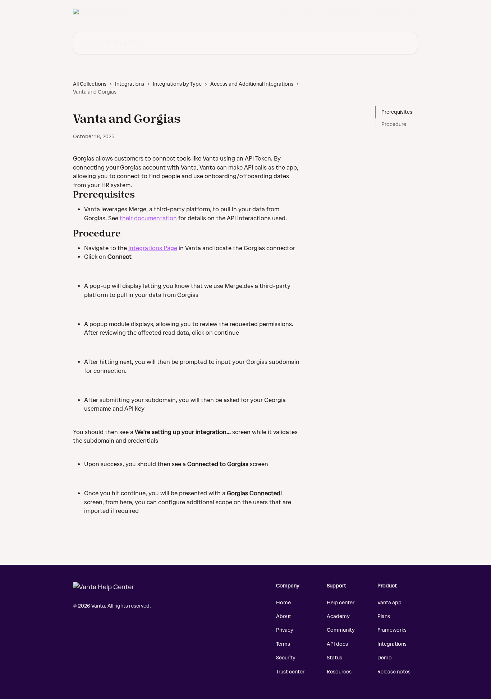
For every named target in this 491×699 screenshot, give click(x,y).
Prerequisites (396, 112)
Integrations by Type (177, 84)
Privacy (284, 630)
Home (283, 603)
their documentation (148, 218)
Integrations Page (152, 248)
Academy (338, 616)
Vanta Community (392, 11)
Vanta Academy (343, 11)
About (283, 616)
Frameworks (392, 630)
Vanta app (389, 603)
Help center (340, 603)
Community (341, 630)
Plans (383, 616)
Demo (384, 658)
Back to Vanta (299, 11)
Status (334, 658)
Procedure (393, 124)
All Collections (89, 84)
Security (285, 658)
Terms (283, 644)
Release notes (393, 672)
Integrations (129, 84)
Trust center (290, 672)
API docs (337, 644)
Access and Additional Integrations (251, 84)
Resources (339, 672)
